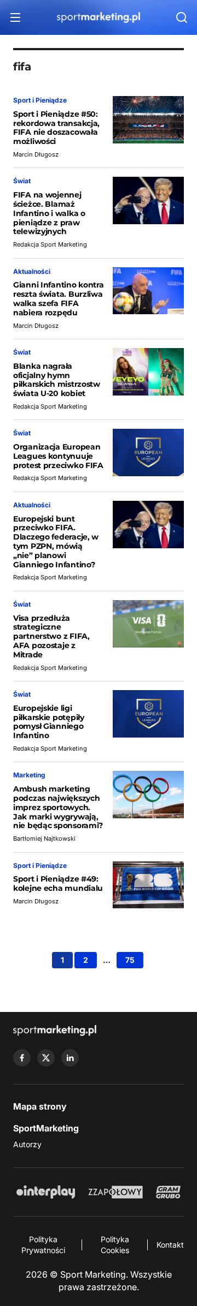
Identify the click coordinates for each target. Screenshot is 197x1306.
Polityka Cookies (115, 1245)
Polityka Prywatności (43, 1245)
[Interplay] (45, 1192)
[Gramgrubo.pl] (168, 1192)
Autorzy (27, 1144)
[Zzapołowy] (115, 1192)
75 (130, 959)
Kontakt (170, 1244)
